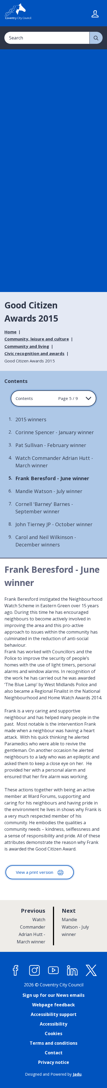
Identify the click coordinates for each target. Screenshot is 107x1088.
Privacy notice (53, 1062)
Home (10, 331)
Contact (54, 1053)
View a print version (35, 872)
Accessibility (53, 1024)
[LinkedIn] (72, 970)
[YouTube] (53, 970)
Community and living (26, 346)
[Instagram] (34, 970)
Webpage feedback (53, 1005)
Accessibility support (54, 1014)
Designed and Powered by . (53, 1074)
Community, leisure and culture (36, 339)
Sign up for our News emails (53, 995)
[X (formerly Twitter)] (91, 970)
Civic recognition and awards (34, 353)
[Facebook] (15, 970)
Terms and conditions (53, 1043)
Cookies (53, 1033)
